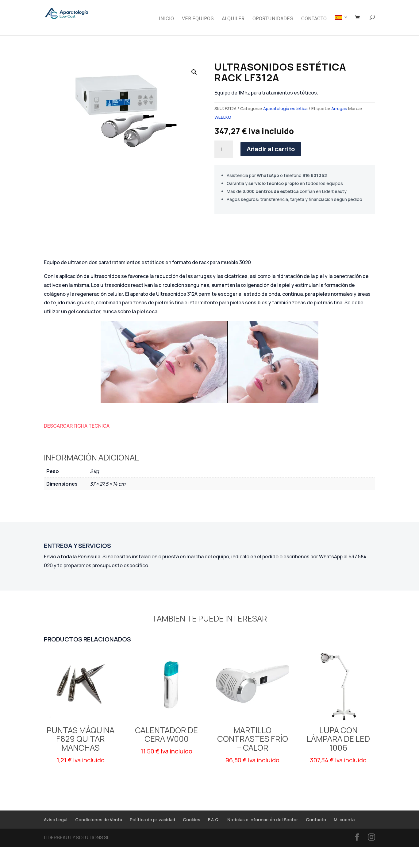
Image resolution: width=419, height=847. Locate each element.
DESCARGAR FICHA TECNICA (77, 425)
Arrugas (339, 108)
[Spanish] (341, 25)
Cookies (191, 819)
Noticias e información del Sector (262, 819)
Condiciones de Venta (98, 819)
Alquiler (233, 19)
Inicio (166, 19)
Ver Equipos (198, 19)
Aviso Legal (55, 819)
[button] (194, 72)
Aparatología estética (285, 108)
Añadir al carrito (271, 149)
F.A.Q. (214, 819)
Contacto (314, 19)
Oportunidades (272, 19)
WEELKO (222, 117)
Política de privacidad (152, 819)
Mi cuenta (344, 819)
